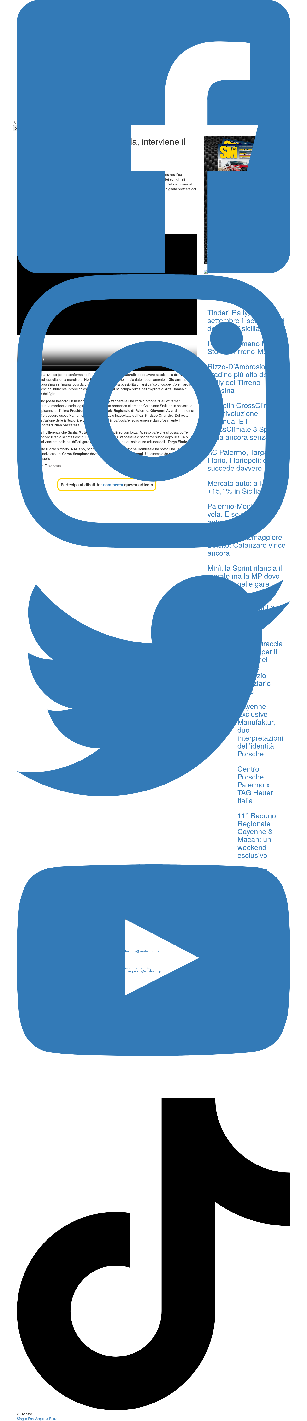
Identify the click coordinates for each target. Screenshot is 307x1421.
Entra (53, 1418)
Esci (31, 1418)
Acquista (41, 1418)
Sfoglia (22, 1418)
